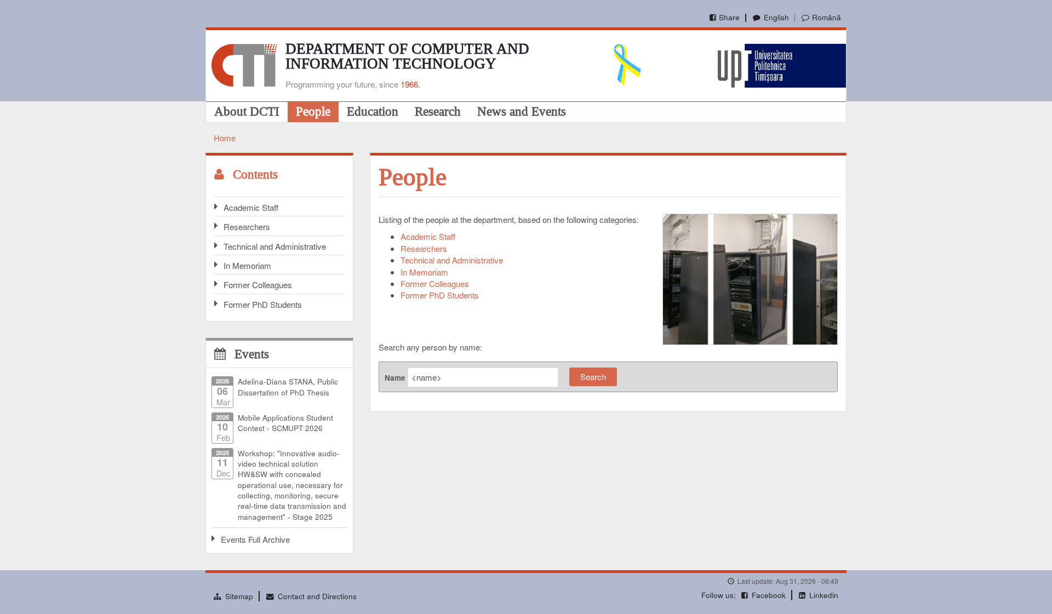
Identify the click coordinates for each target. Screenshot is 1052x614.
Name (395, 377)
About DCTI (246, 111)
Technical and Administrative (275, 246)
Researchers (247, 226)
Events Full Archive (255, 539)
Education (372, 111)
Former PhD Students (263, 304)
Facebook (769, 595)
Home (225, 138)
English (776, 17)
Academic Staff (251, 207)
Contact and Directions (317, 596)
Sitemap (239, 596)
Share (729, 17)
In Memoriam (247, 265)
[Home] (244, 64)
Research (438, 111)
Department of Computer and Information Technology (407, 56)
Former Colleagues (258, 284)
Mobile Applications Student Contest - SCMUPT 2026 (285, 422)
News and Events (521, 111)
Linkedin (823, 595)
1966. (410, 84)
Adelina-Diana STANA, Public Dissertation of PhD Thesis (288, 386)
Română (826, 17)
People (313, 111)
